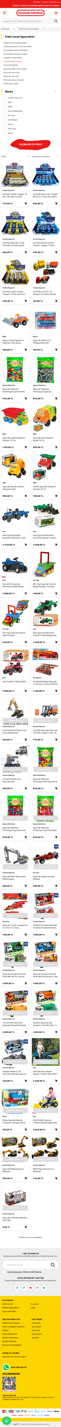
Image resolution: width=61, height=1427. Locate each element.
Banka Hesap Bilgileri (12, 1345)
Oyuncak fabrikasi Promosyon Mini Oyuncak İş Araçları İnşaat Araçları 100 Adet (45, 780)
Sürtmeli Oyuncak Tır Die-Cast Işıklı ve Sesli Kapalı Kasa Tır (14, 244)
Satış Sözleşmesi (9, 1334)
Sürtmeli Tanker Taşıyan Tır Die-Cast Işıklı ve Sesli (15, 195)
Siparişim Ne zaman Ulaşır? (14, 1356)
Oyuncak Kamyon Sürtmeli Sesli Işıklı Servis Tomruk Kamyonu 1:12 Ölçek (14, 975)
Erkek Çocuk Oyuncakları (29, 29)
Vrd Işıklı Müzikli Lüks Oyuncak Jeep (12, 780)
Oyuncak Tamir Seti (12, 72)
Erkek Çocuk (7, 1304)
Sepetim (35, 1337)
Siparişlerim (37, 1334)
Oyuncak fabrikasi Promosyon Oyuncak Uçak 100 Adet (14, 829)
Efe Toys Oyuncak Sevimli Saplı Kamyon (14, 634)
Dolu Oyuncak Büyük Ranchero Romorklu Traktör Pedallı (15, 536)
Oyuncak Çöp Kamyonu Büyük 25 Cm (43, 439)
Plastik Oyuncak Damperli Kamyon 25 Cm (44, 487)
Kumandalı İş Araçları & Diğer (15, 54)
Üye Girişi (36, 1330)
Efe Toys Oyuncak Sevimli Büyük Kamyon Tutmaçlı (44, 585)
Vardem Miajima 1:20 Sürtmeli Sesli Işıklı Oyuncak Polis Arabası (15, 1072)
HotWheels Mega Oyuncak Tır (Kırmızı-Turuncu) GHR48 (45, 682)
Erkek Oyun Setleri (11, 83)
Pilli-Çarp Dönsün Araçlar (14, 80)
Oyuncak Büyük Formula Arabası (43, 877)
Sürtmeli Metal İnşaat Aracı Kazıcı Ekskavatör (15, 731)
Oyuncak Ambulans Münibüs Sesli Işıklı (15, 1219)
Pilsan (10, 124)
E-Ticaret (21, 1424)
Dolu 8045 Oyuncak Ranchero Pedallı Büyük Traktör (13, 585)
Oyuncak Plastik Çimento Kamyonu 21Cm (13, 487)
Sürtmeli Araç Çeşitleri (13, 61)
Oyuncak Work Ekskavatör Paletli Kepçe (14, 877)
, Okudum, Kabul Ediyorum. (24, 1272)
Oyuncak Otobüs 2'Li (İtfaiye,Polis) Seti (42, 341)
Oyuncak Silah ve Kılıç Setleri (15, 69)
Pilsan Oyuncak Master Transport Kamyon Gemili (14, 1121)
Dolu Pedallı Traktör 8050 (14, 681)
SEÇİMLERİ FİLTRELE (30, 144)
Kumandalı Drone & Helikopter (16, 50)
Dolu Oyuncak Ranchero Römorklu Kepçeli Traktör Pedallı (44, 536)
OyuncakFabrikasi (15, 111)
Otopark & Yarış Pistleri (13, 57)
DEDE (10, 106)
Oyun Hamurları (9, 1311)
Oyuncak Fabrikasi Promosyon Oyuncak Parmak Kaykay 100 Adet (44, 390)
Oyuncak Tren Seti (11, 76)
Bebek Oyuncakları (10, 1307)
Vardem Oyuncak (15, 97)
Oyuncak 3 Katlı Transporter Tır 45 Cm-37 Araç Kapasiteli (15, 926)
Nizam (10, 133)
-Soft (15, 1424)
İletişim (5, 1330)
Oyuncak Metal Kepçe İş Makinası (13, 1170)
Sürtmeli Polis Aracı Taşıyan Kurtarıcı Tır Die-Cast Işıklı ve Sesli (45, 195)
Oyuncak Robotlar (11, 65)
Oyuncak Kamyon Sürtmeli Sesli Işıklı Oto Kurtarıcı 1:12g (45, 975)
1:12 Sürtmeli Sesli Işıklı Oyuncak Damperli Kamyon (14, 1024)
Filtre (3, 156)
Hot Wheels (12, 120)
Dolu (10, 102)
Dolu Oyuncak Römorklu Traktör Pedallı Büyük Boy (44, 634)
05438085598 (11, 1374)
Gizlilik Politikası (9, 1341)
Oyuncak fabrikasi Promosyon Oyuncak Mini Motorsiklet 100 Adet (14, 390)
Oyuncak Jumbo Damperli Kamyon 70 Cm (14, 439)
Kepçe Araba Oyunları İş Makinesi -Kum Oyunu (13, 341)
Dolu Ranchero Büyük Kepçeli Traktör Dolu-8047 (45, 1072)
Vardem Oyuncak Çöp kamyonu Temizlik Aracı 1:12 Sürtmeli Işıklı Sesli (45, 1024)
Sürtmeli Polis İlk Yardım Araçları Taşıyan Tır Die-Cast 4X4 (44, 244)
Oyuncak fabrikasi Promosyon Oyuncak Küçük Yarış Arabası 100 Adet (45, 829)
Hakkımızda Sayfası (11, 1323)
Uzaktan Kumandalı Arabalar (15, 43)
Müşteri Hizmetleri (10, 1337)
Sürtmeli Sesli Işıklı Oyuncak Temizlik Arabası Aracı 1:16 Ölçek (45, 731)
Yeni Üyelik (36, 1326)
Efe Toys (11, 115)
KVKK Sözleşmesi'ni (14, 1272)
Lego (32, 1307)
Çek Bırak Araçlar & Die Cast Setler (18, 46)
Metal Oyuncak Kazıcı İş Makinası (43, 1170)
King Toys (12, 128)
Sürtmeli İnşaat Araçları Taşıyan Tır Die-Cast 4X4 (14, 293)
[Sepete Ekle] (26, 203)
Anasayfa (5, 29)
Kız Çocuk (34, 1304)
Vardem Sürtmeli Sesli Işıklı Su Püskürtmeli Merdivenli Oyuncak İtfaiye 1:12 (45, 926)
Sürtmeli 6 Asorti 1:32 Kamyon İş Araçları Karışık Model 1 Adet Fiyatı (44, 293)
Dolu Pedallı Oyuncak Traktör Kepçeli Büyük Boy (45, 1121)
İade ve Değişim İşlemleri (13, 1326)
